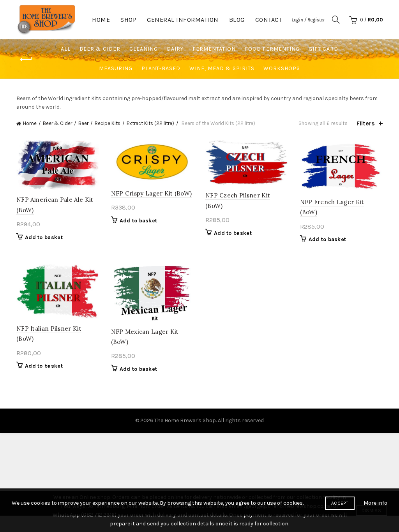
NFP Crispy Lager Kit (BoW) (151, 193)
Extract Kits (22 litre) (150, 123)
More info (375, 503)
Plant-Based (160, 68)
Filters (366, 123)
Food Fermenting (272, 49)
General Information (183, 19)
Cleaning (143, 49)
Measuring (115, 68)
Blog (237, 19)
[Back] (26, 59)
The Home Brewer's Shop (185, 420)
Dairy (175, 49)
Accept (339, 503)
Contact (268, 19)
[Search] (336, 19)
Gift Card (323, 49)
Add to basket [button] (44, 237)
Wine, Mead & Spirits (221, 68)
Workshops (281, 68)
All (66, 49)
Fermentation (214, 49)
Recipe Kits (107, 123)
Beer (83, 123)
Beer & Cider (99, 49)
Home (101, 19)
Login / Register (308, 20)
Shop (128, 19)
